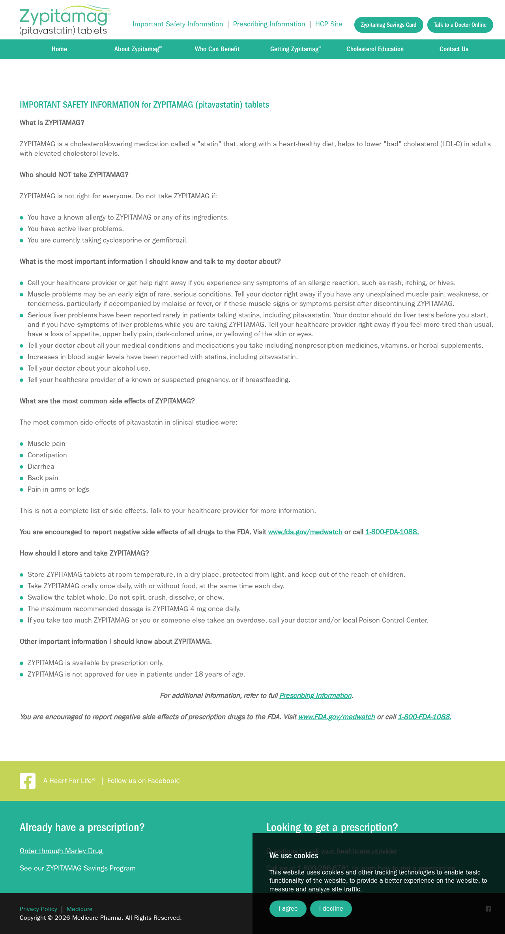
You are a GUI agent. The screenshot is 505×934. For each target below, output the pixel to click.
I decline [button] (331, 908)
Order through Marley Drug (61, 851)
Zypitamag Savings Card (389, 24)
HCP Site (328, 24)
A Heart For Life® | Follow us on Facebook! (111, 781)
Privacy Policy (38, 909)
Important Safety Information (178, 24)
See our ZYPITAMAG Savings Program (78, 868)
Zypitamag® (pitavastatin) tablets (66, 19)
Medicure (80, 909)
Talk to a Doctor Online (460, 24)
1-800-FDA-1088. (392, 532)
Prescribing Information (269, 24)
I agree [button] (288, 908)
